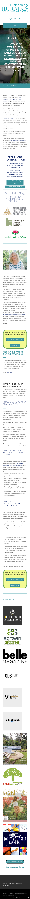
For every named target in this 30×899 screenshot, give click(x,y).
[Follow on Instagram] (10, 19)
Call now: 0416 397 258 (15, 339)
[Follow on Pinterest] (19, 19)
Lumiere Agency (13, 895)
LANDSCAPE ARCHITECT (15, 173)
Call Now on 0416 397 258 (15, 182)
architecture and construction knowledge (14, 314)
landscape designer (9, 118)
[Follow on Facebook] (15, 19)
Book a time (15, 345)
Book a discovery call (15, 862)
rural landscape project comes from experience (12, 100)
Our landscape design (15, 867)
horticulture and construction (18, 140)
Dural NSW (9, 372)
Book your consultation (15, 187)
